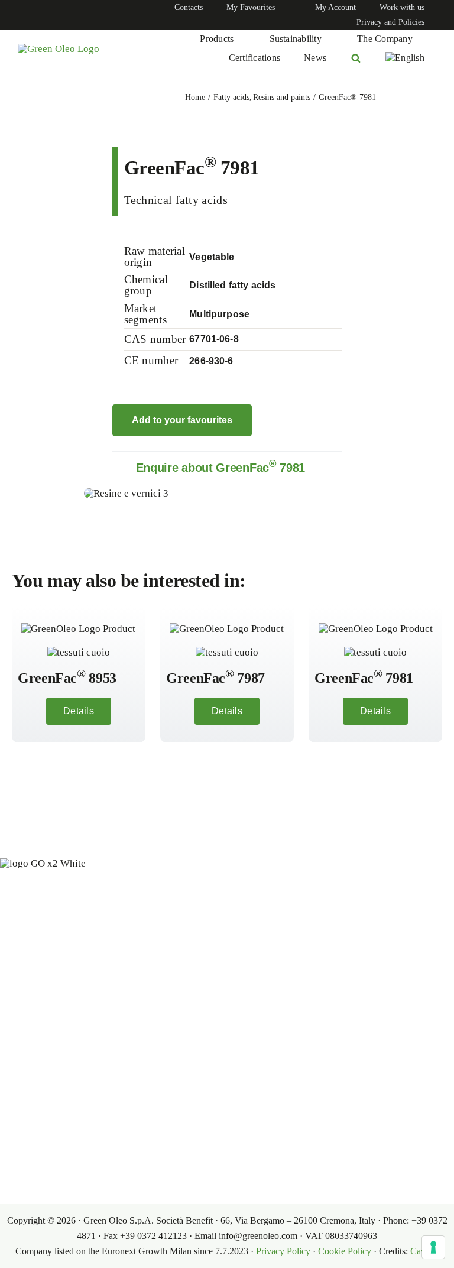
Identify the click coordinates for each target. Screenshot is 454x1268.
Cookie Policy (344, 1251)
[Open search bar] (356, 58)
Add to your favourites (182, 420)
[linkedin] (21, 15)
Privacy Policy (283, 1251)
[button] (227, 466)
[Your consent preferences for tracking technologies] (433, 1247)
